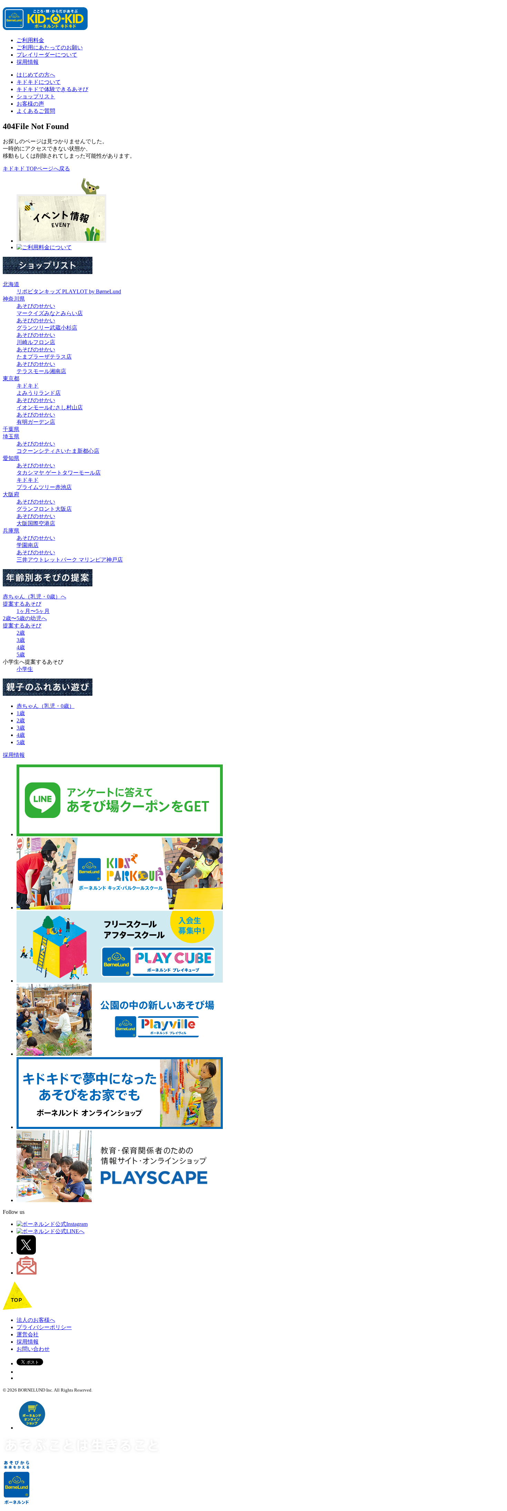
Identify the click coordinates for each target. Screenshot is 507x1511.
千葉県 (11, 429)
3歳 (21, 640)
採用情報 (28, 62)
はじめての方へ (36, 75)
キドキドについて (39, 82)
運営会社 (28, 1334)
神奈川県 (14, 299)
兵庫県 (11, 531)
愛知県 (11, 458)
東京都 (11, 378)
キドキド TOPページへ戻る (36, 169)
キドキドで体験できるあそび (52, 89)
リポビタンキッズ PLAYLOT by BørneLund (69, 291)
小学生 (25, 669)
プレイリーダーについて (47, 55)
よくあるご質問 (36, 111)
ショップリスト (36, 96)
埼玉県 (11, 436)
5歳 (21, 654)
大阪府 (11, 494)
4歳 (21, 647)
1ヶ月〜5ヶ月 (33, 611)
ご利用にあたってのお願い (50, 47)
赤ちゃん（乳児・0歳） (45, 706)
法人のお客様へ (36, 1320)
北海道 (11, 284)
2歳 (21, 633)
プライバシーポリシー (44, 1327)
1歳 (21, 713)
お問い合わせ (33, 1349)
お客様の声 (30, 104)
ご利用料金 (30, 40)
